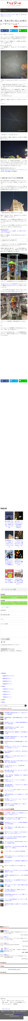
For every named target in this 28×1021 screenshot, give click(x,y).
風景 (15, 589)
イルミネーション (9, 589)
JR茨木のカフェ (6, 691)
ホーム (3, 1000)
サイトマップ (6, 1009)
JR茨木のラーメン (7, 697)
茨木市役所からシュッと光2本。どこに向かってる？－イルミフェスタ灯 (9, 543)
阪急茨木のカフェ (7, 678)
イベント (15, 26)
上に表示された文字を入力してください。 (10, 644)
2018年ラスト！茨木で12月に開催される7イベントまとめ (19, 562)
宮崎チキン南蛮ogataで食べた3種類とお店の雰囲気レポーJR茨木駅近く (14, 597)
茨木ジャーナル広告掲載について (18, 1002)
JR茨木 (3, 686)
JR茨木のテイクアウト (8, 689)
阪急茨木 (4, 673)
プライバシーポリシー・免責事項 (10, 1004)
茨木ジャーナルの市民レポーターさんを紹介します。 (15, 865)
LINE (26, 30)
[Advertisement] (14, 348)
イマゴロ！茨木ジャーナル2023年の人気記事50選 (15, 851)
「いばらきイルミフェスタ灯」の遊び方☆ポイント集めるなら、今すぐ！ (19, 543)
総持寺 (3, 699)
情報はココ (6, 930)
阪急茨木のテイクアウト (8, 675)
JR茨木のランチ (6, 694)
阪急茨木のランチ (7, 681)
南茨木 (3, 702)
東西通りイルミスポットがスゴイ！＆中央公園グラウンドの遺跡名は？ (9, 562)
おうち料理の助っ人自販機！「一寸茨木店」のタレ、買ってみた (14, 603)
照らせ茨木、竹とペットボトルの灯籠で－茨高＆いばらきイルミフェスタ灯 (9, 524)
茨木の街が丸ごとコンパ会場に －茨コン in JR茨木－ (9, 581)
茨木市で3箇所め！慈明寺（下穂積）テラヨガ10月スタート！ (19, 581)
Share (7, 30)
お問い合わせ (5, 1002)
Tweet (16, 30)
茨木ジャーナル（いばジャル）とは (15, 1000)
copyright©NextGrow (18, 1014)
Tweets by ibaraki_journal (14, 969)
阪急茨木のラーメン (7, 683)
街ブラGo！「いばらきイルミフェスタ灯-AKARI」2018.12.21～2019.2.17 (19, 524)
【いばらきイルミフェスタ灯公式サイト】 (10, 283)
